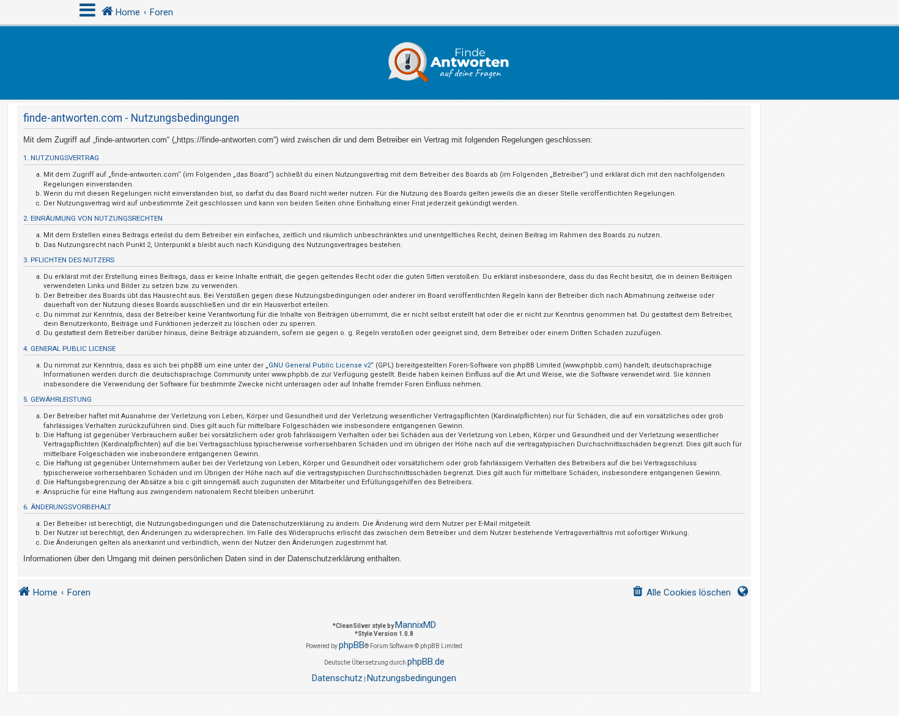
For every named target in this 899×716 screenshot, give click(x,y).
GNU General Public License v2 (319, 365)
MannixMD (415, 624)
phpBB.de (426, 661)
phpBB (351, 645)
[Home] (449, 63)
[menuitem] (681, 593)
